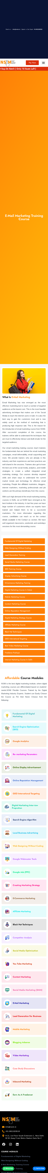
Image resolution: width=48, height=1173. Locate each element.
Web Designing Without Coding (14, 1160)
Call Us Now (39, 1168)
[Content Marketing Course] (24, 604)
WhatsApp (9, 1168)
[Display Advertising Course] (24, 576)
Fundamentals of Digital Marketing (15, 1156)
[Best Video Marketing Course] (24, 646)
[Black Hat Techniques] (24, 632)
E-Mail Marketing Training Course (15, 1165)
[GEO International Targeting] (24, 639)
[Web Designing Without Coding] (24, 548)
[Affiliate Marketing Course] (24, 625)
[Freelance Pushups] (24, 653)
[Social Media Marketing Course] (24, 562)
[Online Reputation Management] (24, 611)
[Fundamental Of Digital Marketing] (24, 541)
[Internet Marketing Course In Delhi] (24, 660)
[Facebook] (4, 1144)
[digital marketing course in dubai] (24, 590)
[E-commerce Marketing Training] (24, 583)
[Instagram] (10, 1144)
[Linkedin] (17, 1144)
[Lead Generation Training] (24, 555)
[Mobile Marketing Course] (24, 597)
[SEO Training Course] (24, 569)
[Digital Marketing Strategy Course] (24, 618)
